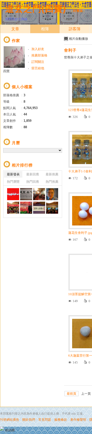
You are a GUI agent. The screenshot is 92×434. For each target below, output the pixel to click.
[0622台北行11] (26, 208)
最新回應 (32, 174)
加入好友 (37, 49)
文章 (15, 29)
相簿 (45, 29)
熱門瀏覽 (13, 181)
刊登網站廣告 (9, 419)
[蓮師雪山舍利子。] (13, 194)
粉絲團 (10, 430)
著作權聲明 (78, 419)
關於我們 (28, 419)
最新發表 (13, 174)
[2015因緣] (39, 194)
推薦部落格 (39, 55)
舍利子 (70, 50)
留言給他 (37, 68)
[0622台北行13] (52, 194)
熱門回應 (32, 181)
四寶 (6, 71)
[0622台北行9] (52, 208)
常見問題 (44, 419)
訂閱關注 (37, 62)
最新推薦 (52, 174)
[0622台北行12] (13, 208)
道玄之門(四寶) (35, 9)
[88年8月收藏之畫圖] (26, 194)
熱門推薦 (52, 181)
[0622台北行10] (39, 208)
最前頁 (71, 393)
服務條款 (60, 419)
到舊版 (78, 11)
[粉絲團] (2, 429)
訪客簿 (74, 29)
